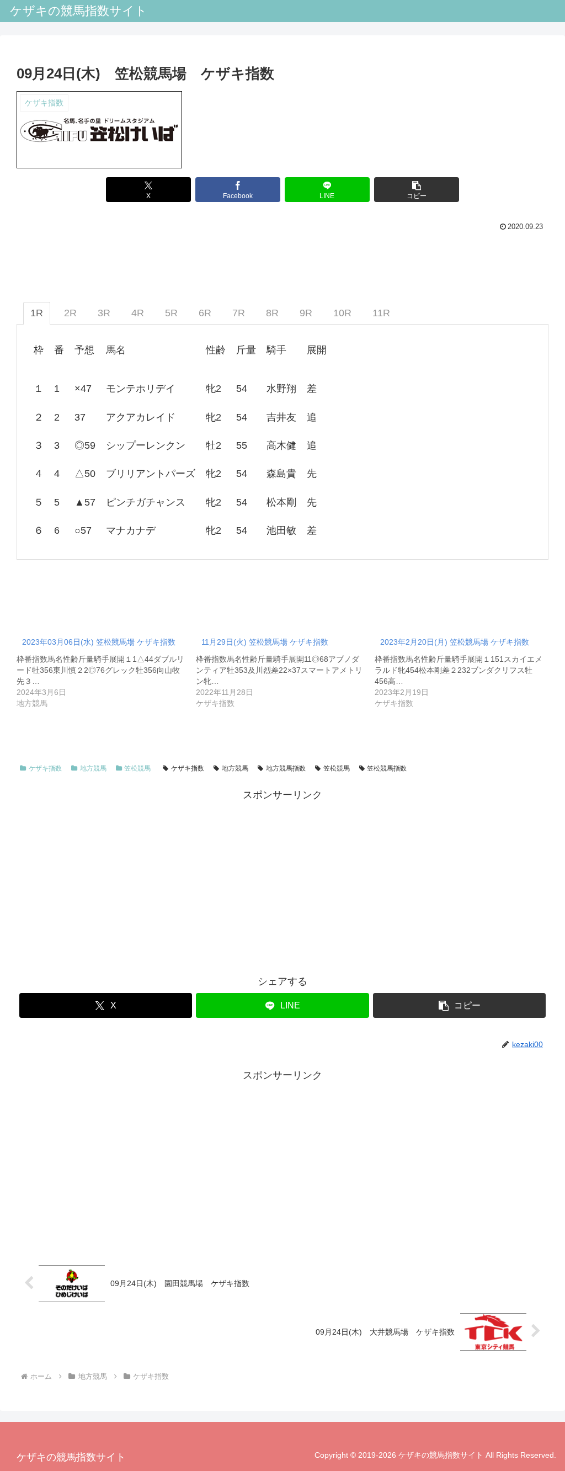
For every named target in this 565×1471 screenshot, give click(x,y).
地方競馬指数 (286, 768)
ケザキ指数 (45, 768)
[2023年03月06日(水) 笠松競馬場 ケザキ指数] (106, 669)
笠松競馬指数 (387, 768)
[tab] (36, 313)
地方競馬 (93, 768)
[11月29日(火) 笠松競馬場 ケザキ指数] (285, 669)
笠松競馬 (137, 768)
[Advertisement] (282, 881)
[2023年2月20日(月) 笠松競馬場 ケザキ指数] (464, 669)
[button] (416, 189)
